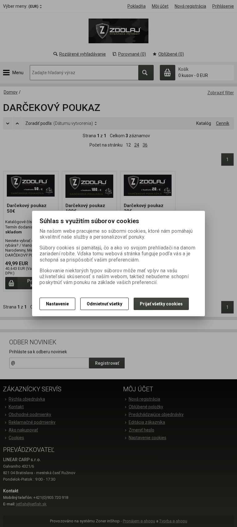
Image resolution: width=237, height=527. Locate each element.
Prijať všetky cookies (161, 303)
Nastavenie (57, 303)
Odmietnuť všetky (104, 303)
